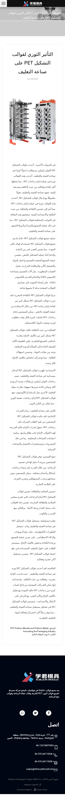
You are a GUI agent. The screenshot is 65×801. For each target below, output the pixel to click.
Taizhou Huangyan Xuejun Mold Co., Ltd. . (26, 779)
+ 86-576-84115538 (44, 754)
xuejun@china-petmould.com (40, 769)
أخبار (36, 13)
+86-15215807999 (45, 745)
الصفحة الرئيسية (51, 13)
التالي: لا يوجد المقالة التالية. (43, 634)
